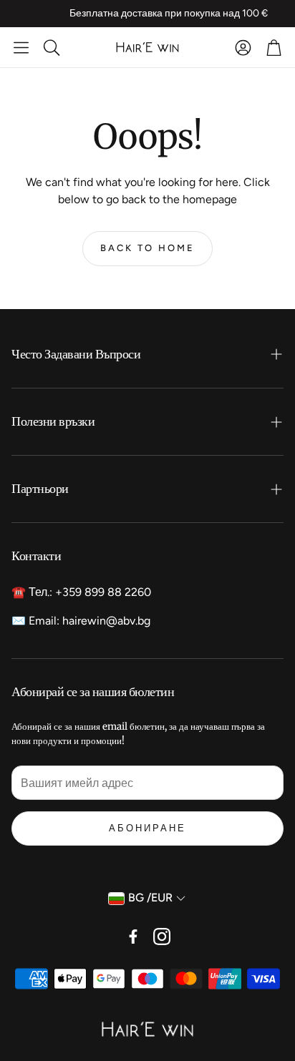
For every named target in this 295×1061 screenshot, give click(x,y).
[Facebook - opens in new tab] (133, 936)
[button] (21, 47)
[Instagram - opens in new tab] (161, 936)
